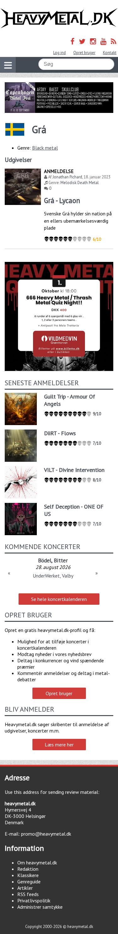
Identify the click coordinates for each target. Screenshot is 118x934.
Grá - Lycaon (62, 200)
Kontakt (109, 52)
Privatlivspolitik (33, 900)
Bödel (44, 560)
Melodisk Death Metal (79, 182)
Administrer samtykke (40, 907)
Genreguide (29, 881)
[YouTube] (103, 41)
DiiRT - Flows (60, 433)
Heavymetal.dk (59, 18)
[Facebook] (72, 41)
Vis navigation (8, 65)
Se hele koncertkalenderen (59, 599)
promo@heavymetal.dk (46, 834)
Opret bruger (84, 52)
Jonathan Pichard (67, 177)
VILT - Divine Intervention (74, 469)
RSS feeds (28, 894)
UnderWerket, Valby (53, 575)
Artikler (25, 888)
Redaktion (27, 869)
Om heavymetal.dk (37, 862)
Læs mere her (59, 744)
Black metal (45, 148)
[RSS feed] (113, 41)
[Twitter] (82, 41)
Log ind (59, 52)
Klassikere (28, 875)
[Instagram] (93, 41)
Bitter (61, 560)
